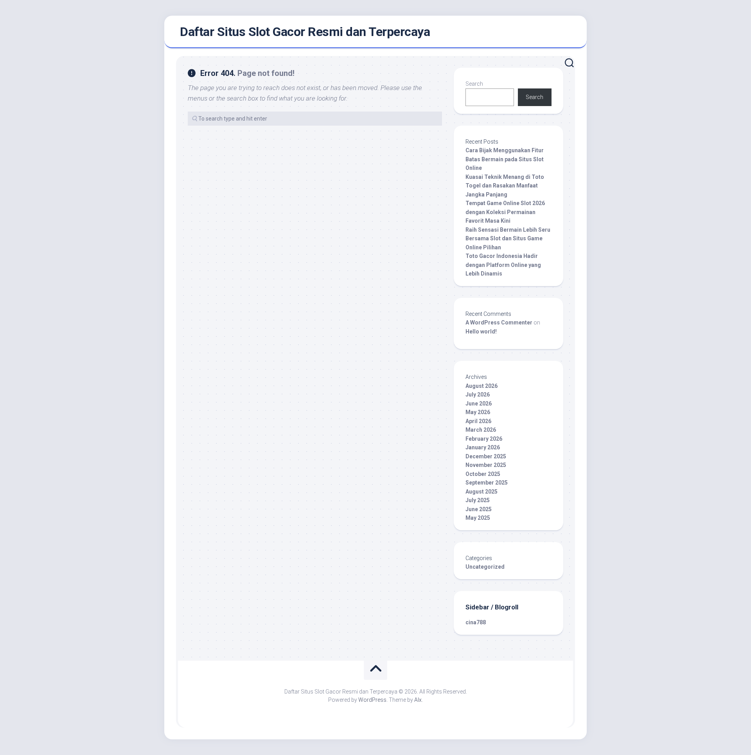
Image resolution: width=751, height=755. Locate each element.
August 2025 (481, 491)
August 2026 (481, 386)
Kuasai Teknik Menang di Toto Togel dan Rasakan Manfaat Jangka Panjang (504, 186)
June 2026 (478, 403)
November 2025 (485, 465)
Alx (418, 700)
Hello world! (481, 331)
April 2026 (478, 421)
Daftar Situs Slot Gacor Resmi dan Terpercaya (305, 31)
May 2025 (477, 518)
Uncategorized (485, 567)
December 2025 (485, 456)
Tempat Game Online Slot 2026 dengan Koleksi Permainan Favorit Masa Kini (505, 212)
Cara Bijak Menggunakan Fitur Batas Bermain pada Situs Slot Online (504, 159)
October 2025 (482, 474)
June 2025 (478, 509)
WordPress (372, 700)
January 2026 (482, 447)
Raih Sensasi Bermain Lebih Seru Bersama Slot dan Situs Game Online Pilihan (507, 238)
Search (474, 84)
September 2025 (486, 482)
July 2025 (477, 500)
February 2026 (483, 439)
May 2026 (477, 412)
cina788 (475, 622)
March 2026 (480, 430)
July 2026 (477, 394)
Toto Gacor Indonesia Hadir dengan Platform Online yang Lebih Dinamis (503, 265)
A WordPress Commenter (498, 322)
